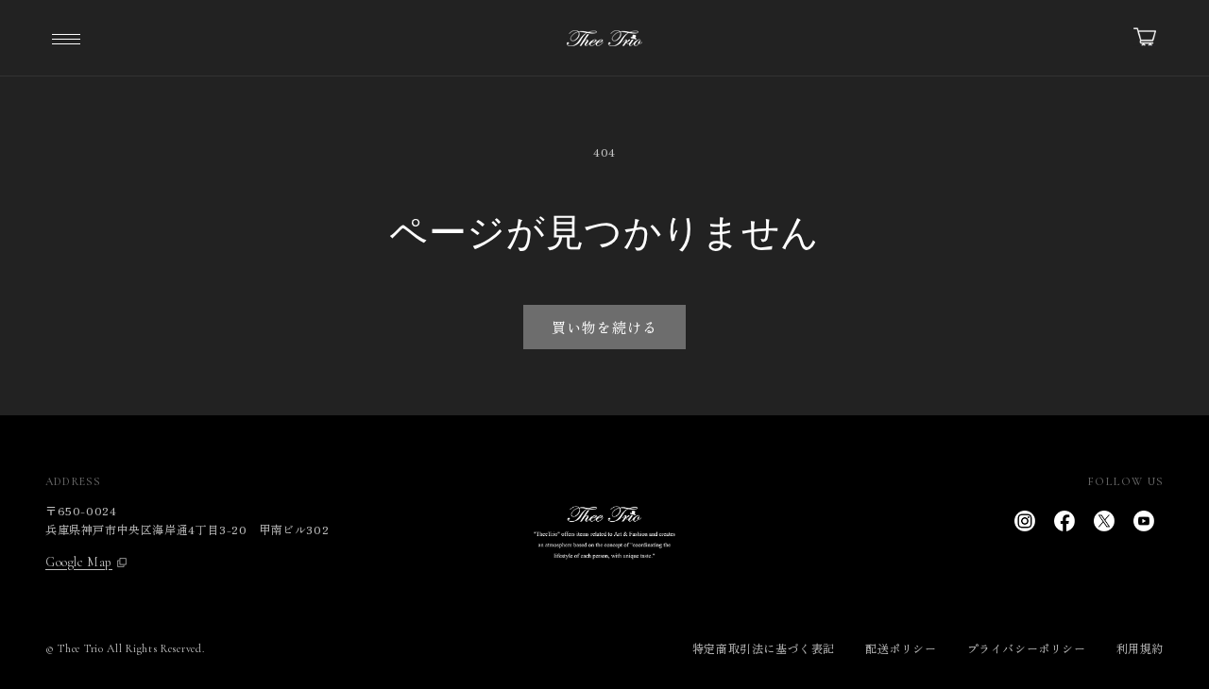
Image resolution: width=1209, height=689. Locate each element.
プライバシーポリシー (1026, 648)
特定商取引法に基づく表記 (763, 648)
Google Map (78, 562)
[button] (66, 38)
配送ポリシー (901, 648)
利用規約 (1140, 648)
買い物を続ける (604, 327)
